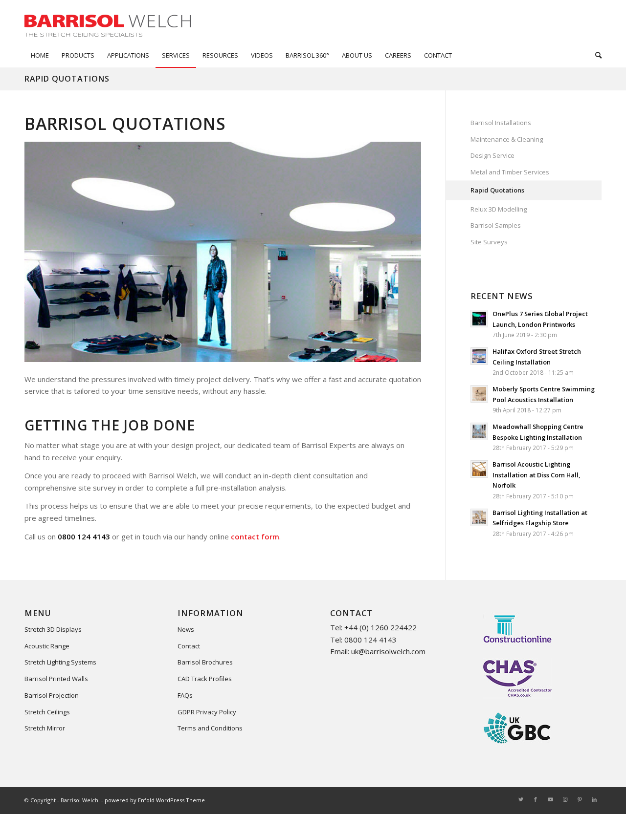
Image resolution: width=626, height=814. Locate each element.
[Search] (595, 55)
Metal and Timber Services (509, 172)
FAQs (185, 695)
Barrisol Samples (495, 225)
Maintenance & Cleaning (506, 139)
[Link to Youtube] (550, 799)
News (186, 629)
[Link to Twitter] (521, 799)
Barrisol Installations (500, 122)
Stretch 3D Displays (53, 629)
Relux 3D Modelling (498, 209)
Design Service (492, 155)
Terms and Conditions (210, 728)
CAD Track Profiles (205, 678)
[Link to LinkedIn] (594, 799)
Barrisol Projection (51, 695)
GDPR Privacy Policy (207, 711)
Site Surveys (489, 241)
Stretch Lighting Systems (60, 662)
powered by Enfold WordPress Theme (155, 800)
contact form (255, 536)
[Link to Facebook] (535, 799)
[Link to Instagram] (565, 799)
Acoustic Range (46, 646)
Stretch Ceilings (47, 711)
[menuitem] (39, 55)
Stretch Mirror (44, 728)
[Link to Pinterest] (579, 799)
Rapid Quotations (67, 78)
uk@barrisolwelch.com (388, 651)
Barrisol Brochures (205, 662)
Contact (189, 646)
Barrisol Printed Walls (56, 678)
